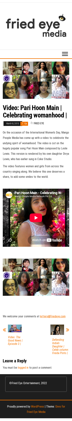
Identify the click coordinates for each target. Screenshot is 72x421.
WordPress (37, 406)
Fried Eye (39, 123)
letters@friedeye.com (53, 316)
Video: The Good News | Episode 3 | (15, 341)
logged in (23, 367)
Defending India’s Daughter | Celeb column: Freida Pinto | (60, 346)
